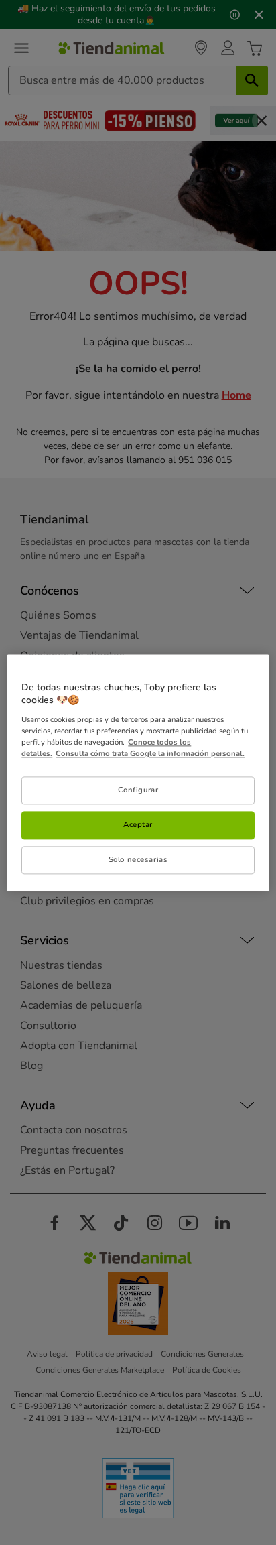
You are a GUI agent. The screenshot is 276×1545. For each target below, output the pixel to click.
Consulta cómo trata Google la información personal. (150, 753)
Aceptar (138, 824)
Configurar (138, 789)
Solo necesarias (138, 859)
